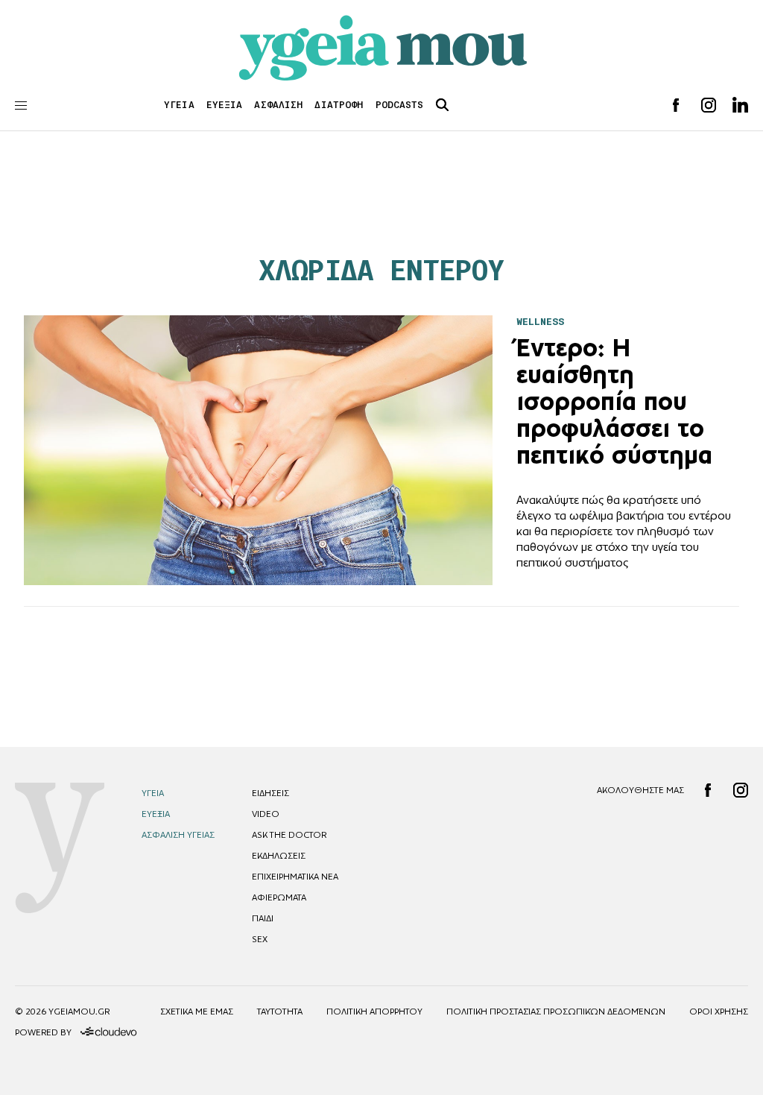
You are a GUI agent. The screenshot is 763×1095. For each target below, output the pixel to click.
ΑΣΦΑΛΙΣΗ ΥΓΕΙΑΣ (178, 835)
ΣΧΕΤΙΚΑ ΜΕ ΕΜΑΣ (196, 1011)
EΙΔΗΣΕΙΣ (270, 793)
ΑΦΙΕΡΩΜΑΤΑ (279, 897)
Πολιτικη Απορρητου (374, 1011)
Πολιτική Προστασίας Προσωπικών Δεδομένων (555, 1011)
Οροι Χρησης (718, 1011)
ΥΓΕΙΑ (179, 104)
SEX (259, 939)
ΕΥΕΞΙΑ (224, 104)
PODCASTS (400, 104)
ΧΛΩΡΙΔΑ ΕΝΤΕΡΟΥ (382, 270)
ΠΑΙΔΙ (262, 918)
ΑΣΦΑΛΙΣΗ (278, 104)
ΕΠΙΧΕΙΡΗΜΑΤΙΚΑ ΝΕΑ (295, 877)
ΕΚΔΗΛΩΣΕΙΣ (278, 856)
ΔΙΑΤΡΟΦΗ (338, 104)
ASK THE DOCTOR (289, 835)
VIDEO (265, 814)
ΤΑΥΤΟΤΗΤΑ (280, 1011)
